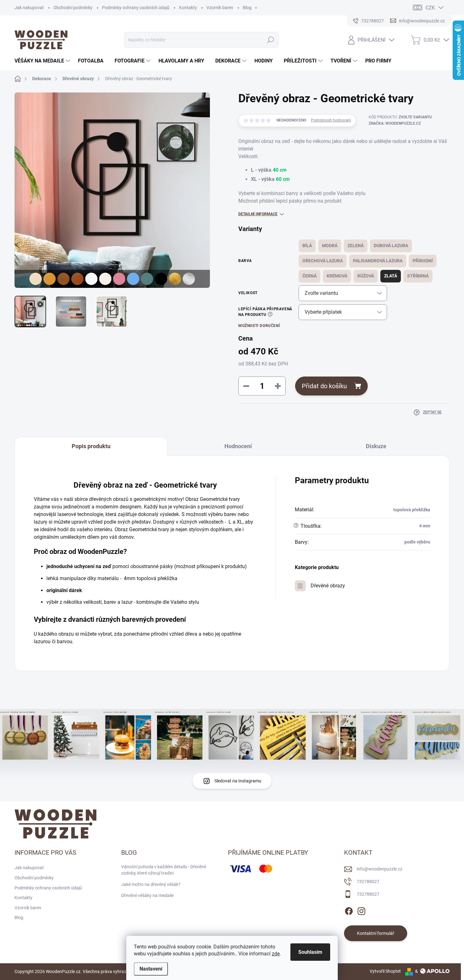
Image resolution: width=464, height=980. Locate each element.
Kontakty (188, 7)
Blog (247, 7)
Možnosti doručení (259, 326)
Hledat (270, 39)
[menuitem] (43, 60)
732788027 (368, 881)
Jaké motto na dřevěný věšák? (151, 884)
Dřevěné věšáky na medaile (147, 895)
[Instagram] (361, 910)
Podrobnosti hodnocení (331, 120)
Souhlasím (310, 952)
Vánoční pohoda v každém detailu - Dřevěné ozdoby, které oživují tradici (163, 870)
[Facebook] (349, 910)
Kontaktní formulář (375, 933)
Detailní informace (257, 214)
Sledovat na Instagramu (237, 780)
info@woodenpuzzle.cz (379, 868)
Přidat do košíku (324, 386)
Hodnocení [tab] (238, 446)
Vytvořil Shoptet (385, 971)
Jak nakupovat (29, 7)
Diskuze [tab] (376, 446)
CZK (430, 8)
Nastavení (151, 969)
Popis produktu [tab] (91, 446)
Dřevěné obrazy (328, 586)
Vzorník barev (219, 7)
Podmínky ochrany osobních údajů (136, 7)
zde (276, 954)
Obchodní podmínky (72, 7)
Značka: (395, 123)
